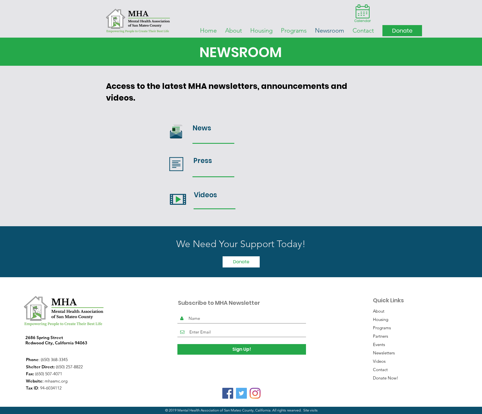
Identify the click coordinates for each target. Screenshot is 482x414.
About (378, 311)
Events (379, 344)
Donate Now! (385, 378)
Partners (380, 336)
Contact (380, 369)
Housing (380, 319)
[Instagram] (255, 393)
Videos (379, 361)
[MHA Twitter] (241, 393)
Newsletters (384, 352)
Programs (382, 327)
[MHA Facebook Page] (227, 393)
